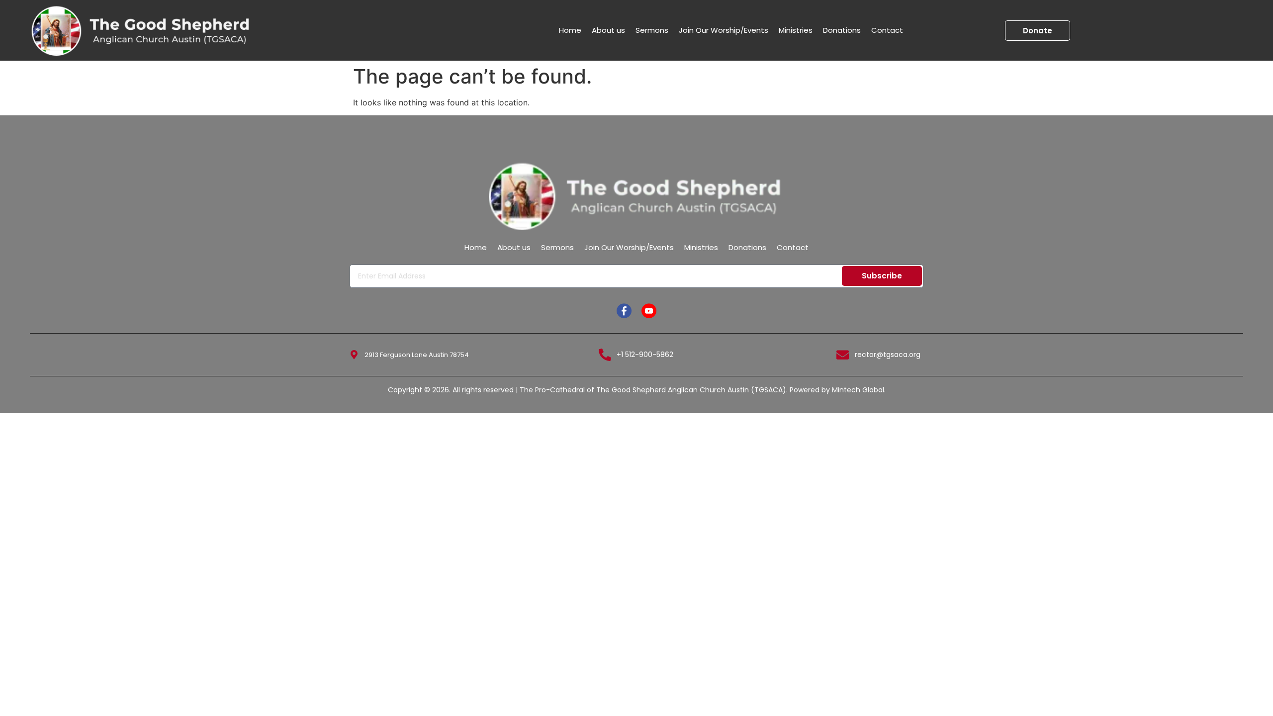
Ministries (796, 30)
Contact (887, 30)
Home (570, 30)
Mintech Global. (859, 390)
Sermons (652, 30)
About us (608, 30)
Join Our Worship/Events (723, 30)
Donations (842, 30)
